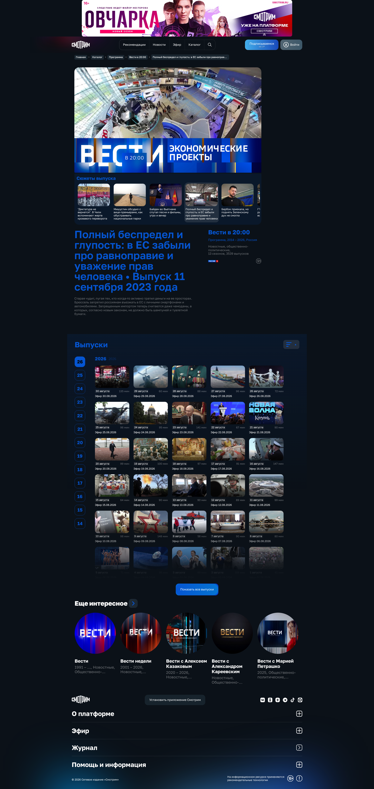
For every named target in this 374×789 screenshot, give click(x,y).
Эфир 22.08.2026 (221, 432)
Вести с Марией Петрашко (275, 663)
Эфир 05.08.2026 (105, 577)
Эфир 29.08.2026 (144, 396)
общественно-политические (228, 248)
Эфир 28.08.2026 (183, 396)
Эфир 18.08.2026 (182, 468)
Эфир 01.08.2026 (259, 577)
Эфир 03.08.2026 (183, 577)
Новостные (216, 246)
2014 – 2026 (236, 240)
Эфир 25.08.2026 (105, 432)
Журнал (84, 747)
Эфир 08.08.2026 (183, 541)
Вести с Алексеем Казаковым (186, 663)
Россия (251, 240)
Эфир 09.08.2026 (144, 541)
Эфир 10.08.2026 (105, 541)
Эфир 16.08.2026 (259, 468)
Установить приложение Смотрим (175, 700)
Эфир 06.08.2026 (260, 541)
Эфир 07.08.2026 (221, 541)
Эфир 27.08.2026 (221, 396)
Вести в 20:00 (137, 57)
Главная (81, 57)
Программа (116, 57)
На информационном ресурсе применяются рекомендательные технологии (255, 778)
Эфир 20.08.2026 (105, 468)
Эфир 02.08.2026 (221, 577)
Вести (81, 661)
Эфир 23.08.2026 (183, 432)
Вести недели (135, 661)
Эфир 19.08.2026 (144, 468)
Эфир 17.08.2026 (221, 468)
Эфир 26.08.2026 (260, 396)
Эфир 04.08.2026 (144, 577)
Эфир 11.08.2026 (259, 504)
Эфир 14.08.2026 (144, 504)
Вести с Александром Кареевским (227, 666)
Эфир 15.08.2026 (105, 504)
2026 (112, 359)
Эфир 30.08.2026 (106, 396)
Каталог (97, 57)
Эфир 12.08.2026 (221, 504)
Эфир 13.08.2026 (182, 504)
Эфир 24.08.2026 (144, 432)
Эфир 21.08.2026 (259, 432)
